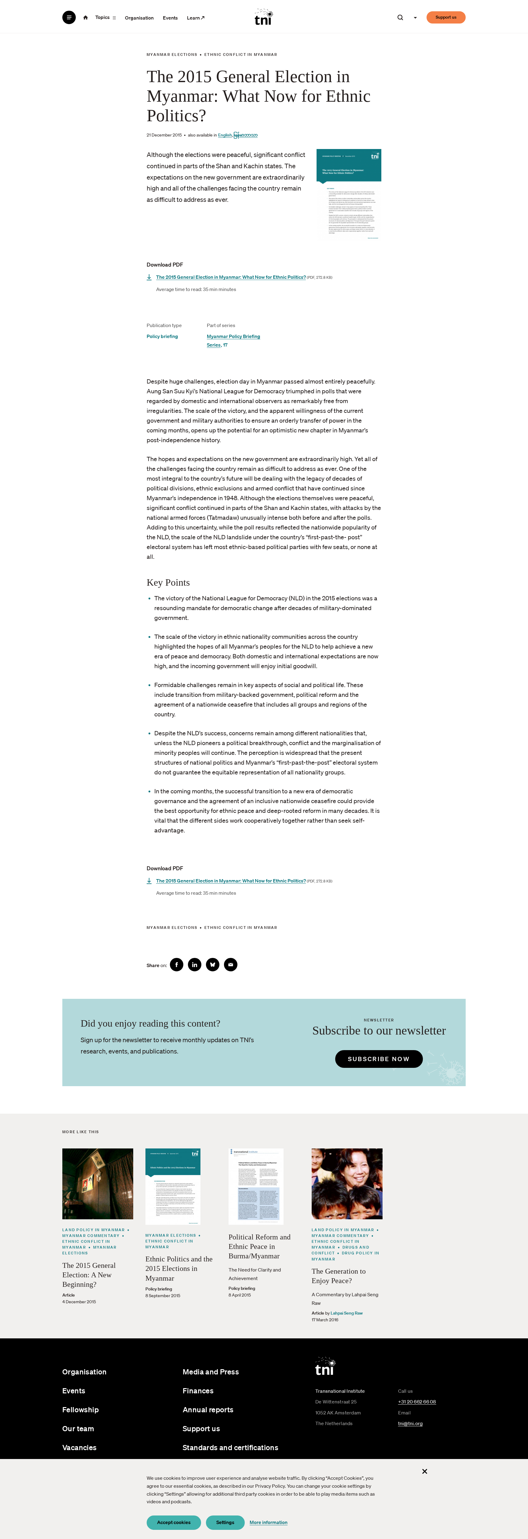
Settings (225, 1522)
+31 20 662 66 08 (417, 1402)
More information (269, 1522)
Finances (198, 1390)
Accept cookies (174, 1522)
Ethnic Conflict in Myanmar (241, 54)
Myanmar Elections (172, 54)
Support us (446, 17)
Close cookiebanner (424, 1471)
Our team (78, 1428)
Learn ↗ (196, 18)
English (225, 135)
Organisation (139, 18)
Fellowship (80, 1409)
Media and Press (211, 1371)
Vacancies (79, 1447)
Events (170, 18)
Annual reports (208, 1409)
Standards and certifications (230, 1447)
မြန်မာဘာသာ (245, 135)
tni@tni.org (410, 1423)
